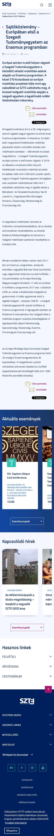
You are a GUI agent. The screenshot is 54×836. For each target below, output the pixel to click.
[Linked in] (11, 767)
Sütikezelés (27, 780)
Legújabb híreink (14, 590)
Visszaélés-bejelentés (27, 795)
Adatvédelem (27, 787)
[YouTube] (42, 767)
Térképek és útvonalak (15, 754)
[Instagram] (32, 767)
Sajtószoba (32, 13)
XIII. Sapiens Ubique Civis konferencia (18, 475)
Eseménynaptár (21, 521)
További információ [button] (16, 823)
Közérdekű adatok (27, 802)
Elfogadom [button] (11, 830)
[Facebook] (21, 767)
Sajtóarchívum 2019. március (13, 16)
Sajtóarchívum (44, 13)
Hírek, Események (9, 13)
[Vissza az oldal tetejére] (48, 689)
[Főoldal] (6, 4)
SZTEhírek (22, 13)
